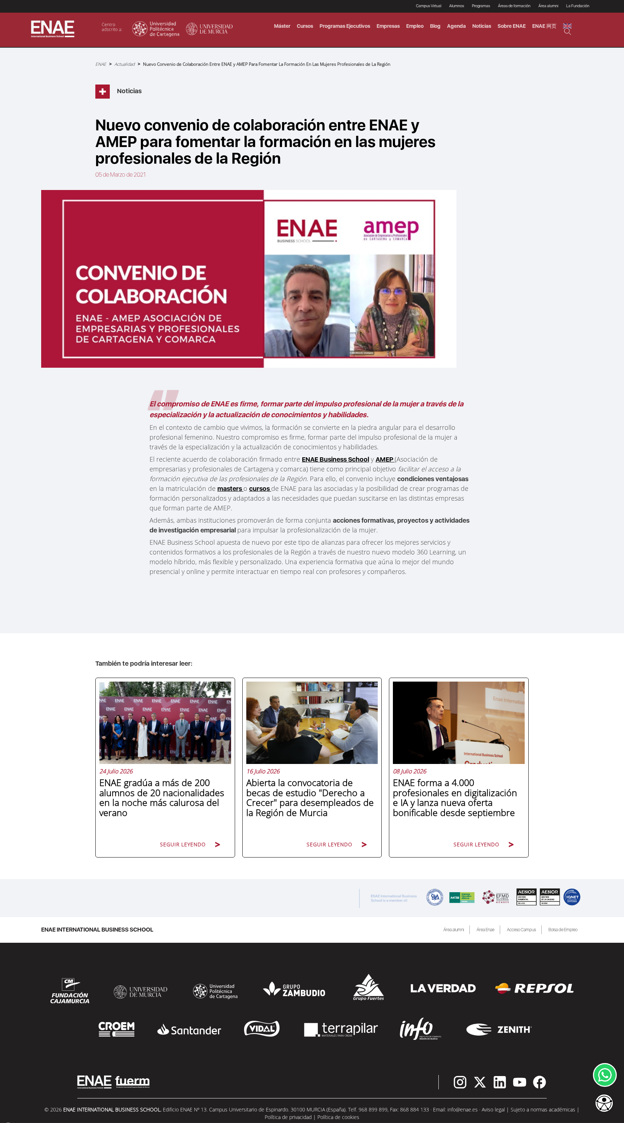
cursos (260, 488)
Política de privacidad (288, 1117)
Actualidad (124, 64)
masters (230, 488)
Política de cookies (338, 1117)
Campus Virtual (428, 6)
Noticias (481, 26)
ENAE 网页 (544, 26)
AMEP (385, 459)
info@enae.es (462, 1109)
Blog (435, 26)
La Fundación (577, 6)
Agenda (456, 26)
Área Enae (485, 929)
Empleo (415, 26)
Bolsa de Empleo (563, 929)
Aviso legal (493, 1109)
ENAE (100, 64)
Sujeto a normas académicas (543, 1109)
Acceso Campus (521, 929)
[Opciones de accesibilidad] (604, 1104)
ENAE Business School (335, 459)
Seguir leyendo (183, 844)
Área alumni (453, 929)
